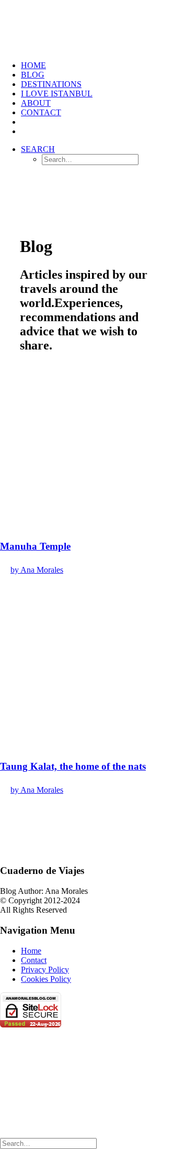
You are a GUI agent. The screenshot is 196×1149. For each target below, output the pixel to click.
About (36, 103)
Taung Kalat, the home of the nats (73, 766)
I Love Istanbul (57, 93)
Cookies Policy (46, 979)
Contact (41, 112)
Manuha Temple (35, 546)
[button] (38, 149)
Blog (32, 74)
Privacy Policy (45, 969)
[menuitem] (108, 65)
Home (31, 950)
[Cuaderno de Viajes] (98, 26)
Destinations (51, 84)
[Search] (48, 1143)
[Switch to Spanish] (25, 121)
